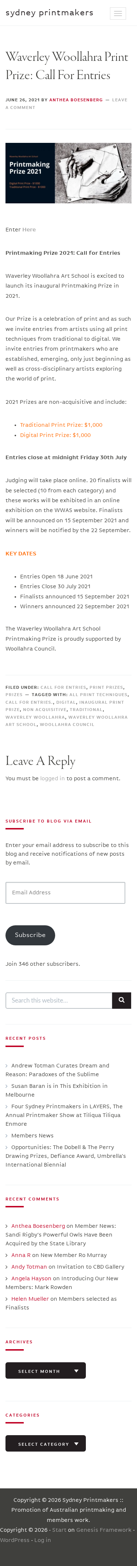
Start (59, 1530)
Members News (32, 1136)
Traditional (86, 710)
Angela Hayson (31, 1279)
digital (66, 702)
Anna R (21, 1255)
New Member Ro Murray (74, 1255)
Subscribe (30, 935)
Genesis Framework (104, 1530)
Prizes (14, 695)
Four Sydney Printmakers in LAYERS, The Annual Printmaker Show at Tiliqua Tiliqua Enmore (64, 1115)
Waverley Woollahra (35, 717)
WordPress (15, 1540)
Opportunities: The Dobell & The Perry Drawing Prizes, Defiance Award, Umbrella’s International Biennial (65, 1156)
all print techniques (98, 695)
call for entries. (29, 702)
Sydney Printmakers (49, 12)
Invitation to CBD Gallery (90, 1267)
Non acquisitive (44, 710)
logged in (52, 779)
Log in (42, 1540)
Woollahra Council (67, 725)
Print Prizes (106, 688)
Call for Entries (63, 688)
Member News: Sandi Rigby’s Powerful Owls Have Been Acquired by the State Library (60, 1235)
